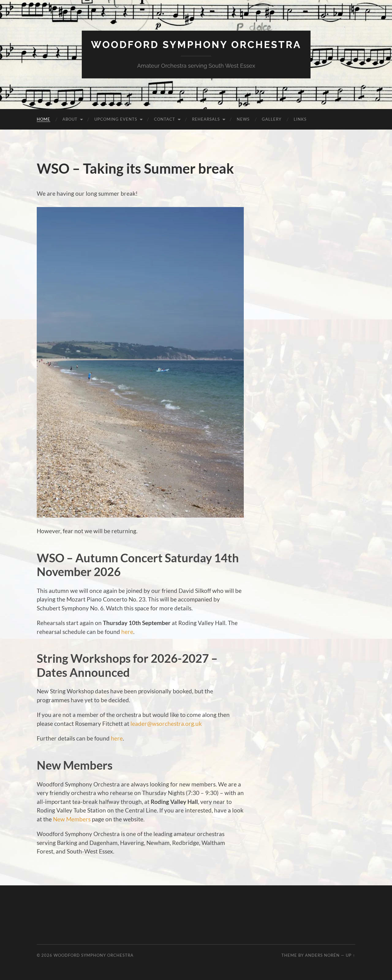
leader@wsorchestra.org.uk (166, 723)
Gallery (271, 119)
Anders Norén (322, 955)
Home (43, 119)
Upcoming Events (115, 119)
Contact (164, 119)
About (69, 119)
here (127, 631)
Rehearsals (206, 119)
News (243, 119)
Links (300, 119)
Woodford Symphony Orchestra (196, 44)
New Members (72, 819)
